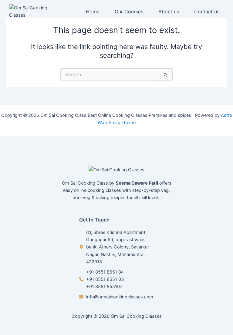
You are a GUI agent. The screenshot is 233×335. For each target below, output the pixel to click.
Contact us (206, 11)
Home (93, 11)
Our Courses (129, 11)
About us (168, 11)
